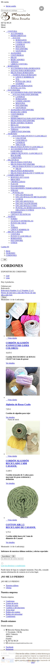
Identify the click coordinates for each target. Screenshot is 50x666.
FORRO (14, 219)
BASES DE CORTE (19, 112)
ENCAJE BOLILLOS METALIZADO (31, 197)
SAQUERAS (21, 51)
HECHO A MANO (15, 232)
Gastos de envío (12, 603)
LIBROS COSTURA (19, 64)
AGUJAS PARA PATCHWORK (25, 94)
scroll (41, 8)
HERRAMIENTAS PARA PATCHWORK (27, 118)
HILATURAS (13, 160)
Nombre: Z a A (28, 290)
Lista (8, 278)
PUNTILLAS (18, 193)
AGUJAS (16, 38)
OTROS (14, 243)
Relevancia (5, 290)
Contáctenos (10, 616)
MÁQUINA (20, 47)
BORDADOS (21, 40)
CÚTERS (14, 116)
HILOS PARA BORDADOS (22, 73)
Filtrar (4, 297)
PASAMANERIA (18, 186)
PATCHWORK (22, 49)
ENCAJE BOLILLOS (24, 195)
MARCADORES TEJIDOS (22, 123)
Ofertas (8, 588)
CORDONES (16, 158)
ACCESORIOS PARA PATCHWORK (26, 92)
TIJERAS (14, 62)
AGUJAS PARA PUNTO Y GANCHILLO (29, 136)
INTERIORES (16, 212)
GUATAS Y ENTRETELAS (22, 221)
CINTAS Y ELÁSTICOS (21, 214)
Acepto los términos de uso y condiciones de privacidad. (24, 564)
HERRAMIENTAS (18, 36)
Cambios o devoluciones (15, 608)
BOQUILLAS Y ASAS (20, 177)
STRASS (14, 190)
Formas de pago (12, 605)
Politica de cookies (13, 612)
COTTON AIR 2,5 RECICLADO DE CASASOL (21, 526)
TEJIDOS (12, 217)
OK (4, 260)
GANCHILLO (21, 140)
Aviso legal (10, 610)
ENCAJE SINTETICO (25, 201)
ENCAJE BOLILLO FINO (26, 206)
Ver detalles (10, 363)
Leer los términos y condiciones (13, 566)
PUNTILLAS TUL (18, 88)
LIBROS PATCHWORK (20, 132)
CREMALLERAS (18, 182)
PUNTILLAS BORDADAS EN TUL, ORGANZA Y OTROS (31, 209)
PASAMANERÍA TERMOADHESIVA (26, 188)
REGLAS (14, 125)
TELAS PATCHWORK (20, 127)
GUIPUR (19, 199)
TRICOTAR (20, 145)
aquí (33, 662)
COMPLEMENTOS (16, 175)
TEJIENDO (12, 134)
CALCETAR (21, 138)
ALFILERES (16, 53)
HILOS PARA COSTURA (21, 162)
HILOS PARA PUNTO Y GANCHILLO (27, 147)
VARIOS (14, 227)
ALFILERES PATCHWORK (22, 110)
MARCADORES (18, 60)
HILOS (14, 57)
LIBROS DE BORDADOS (21, 86)
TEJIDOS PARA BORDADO (24, 75)
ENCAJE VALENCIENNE (26, 203)
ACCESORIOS (17, 33)
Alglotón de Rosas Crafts (18, 404)
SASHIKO (20, 84)
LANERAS (20, 44)
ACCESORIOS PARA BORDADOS (25, 68)
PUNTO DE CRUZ (23, 81)
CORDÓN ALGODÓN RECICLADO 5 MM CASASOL (17, 463)
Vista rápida (11, 338)
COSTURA (12, 31)
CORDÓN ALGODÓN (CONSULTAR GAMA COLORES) (17, 345)
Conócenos (10, 601)
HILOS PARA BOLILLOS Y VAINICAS (27, 173)
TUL (17, 79)
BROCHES (15, 179)
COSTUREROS (17, 55)
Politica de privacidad (14, 614)
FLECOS (14, 184)
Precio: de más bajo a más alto (13, 293)
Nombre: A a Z (16, 290)
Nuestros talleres (12, 586)
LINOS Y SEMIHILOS (25, 77)
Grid (7, 276)
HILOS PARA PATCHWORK (23, 121)
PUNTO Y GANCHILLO (21, 236)
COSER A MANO (23, 42)
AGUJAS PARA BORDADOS (23, 70)
